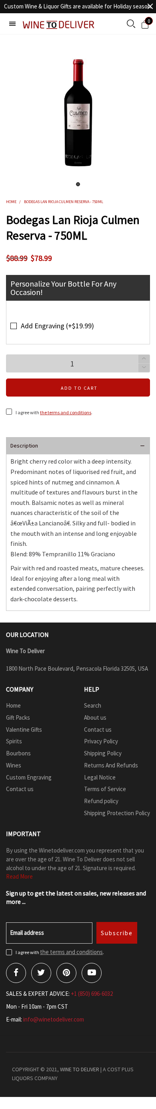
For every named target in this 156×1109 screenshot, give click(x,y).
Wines (13, 765)
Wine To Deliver (79, 1069)
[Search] (131, 24)
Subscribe (117, 933)
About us (95, 717)
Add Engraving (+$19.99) (57, 325)
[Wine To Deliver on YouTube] (92, 973)
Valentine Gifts (24, 729)
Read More (19, 876)
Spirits (14, 741)
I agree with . (54, 412)
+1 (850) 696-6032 (92, 993)
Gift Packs (18, 717)
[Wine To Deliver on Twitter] (41, 973)
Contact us (20, 789)
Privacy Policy (101, 741)
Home (13, 705)
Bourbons (18, 753)
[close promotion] (150, 6)
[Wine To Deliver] (59, 24)
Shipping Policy (103, 753)
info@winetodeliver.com (53, 1019)
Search (92, 705)
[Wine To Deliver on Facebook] (16, 973)
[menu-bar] (12, 23)
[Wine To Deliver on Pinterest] (66, 973)
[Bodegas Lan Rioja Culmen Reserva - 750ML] (78, 113)
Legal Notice (100, 777)
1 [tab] (78, 184)
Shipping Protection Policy (117, 813)
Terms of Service (105, 789)
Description (24, 445)
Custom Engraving (29, 777)
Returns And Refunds (111, 765)
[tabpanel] (78, 113)
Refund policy (101, 801)
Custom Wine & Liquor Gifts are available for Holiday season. (78, 6)
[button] (144, 367)
